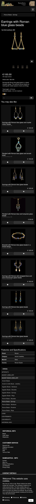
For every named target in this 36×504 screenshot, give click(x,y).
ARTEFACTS (5, 372)
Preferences (16, 497)
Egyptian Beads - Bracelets (9, 390)
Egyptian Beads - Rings (8, 395)
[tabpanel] (13, 67)
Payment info (6, 445)
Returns (5, 449)
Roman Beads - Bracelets (9, 398)
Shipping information (8, 447)
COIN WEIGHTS (6, 419)
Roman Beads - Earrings (8, 401)
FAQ (4, 450)
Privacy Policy (6, 467)
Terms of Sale (6, 452)
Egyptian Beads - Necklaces (9, 387)
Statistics (24, 497)
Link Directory (6, 465)
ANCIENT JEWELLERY (8, 375)
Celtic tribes (6, 435)
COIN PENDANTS (6, 416)
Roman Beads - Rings (8, 410)
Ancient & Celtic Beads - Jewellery (11, 384)
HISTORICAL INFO (7, 422)
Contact (5, 460)
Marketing (7, 500)
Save (31, 500)
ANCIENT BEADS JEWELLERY (10, 378)
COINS (3, 413)
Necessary (7, 497)
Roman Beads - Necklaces (9, 404)
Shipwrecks (6, 437)
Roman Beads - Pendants (9, 407)
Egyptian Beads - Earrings (9, 392)
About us (5, 462)
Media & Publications (8, 464)
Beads (4, 433)
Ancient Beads (6, 381)
